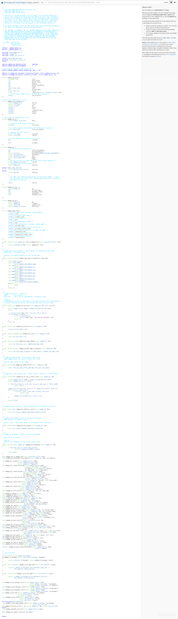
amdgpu (23, 2)
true (26, 393)
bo (42, 308)
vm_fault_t (6, 526)
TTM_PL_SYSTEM (17, 268)
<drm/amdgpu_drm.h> (15, 52)
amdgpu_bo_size (41, 388)
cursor (54, 388)
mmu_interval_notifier (18, 169)
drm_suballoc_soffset (21, 569)
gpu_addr (45, 567)
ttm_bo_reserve (16, 313)
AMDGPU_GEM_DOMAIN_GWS (27, 276)
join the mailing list (170, 54)
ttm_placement (15, 154)
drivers (6, 2)
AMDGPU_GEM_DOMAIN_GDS (27, 273)
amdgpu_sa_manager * (22, 555)
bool (9, 89)
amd (17, 2)
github (159, 56)
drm (14, 2)
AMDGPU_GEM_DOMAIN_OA (26, 279)
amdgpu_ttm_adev (35, 308)
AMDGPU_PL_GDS (17, 271)
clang (143, 40)
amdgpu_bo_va (15, 103)
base (20, 336)
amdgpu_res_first (14, 388)
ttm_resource (29, 523)
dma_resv (13, 91)
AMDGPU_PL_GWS (17, 274)
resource (21, 384)
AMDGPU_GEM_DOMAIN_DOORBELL (29, 282)
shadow (37, 449)
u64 (9, 86)
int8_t (10, 95)
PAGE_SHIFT (37, 351)
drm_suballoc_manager (28, 557)
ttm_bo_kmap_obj (16, 157)
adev (29, 391)
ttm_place (14, 153)
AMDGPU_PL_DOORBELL (18, 280)
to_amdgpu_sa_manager (20, 567)
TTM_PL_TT (15, 265)
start (24, 391)
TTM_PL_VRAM (16, 262)
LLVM (171, 38)
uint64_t (11, 107)
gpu (10, 2)
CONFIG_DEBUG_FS (16, 601)
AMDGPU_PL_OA (16, 277)
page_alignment (25, 351)
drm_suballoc (43, 564)
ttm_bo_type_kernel (29, 447)
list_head (14, 104)
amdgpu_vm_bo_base (17, 120)
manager (36, 567)
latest (165, 2)
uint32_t (26, 514)
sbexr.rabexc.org (155, 44)
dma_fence (14, 129)
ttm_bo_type (14, 88)
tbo (46, 308)
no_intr (33, 313)
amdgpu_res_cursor (17, 381)
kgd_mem (13, 172)
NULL (43, 313)
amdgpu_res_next (19, 396)
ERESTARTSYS (26, 316)
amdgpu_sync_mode (31, 532)
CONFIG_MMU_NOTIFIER (15, 58)
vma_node (45, 367)
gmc (34, 391)
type (18, 447)
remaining (22, 390)
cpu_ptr (44, 576)
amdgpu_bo (14, 165)
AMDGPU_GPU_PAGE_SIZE (35, 344)
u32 (9, 82)
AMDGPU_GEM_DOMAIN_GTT (27, 267)
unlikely (14, 314)
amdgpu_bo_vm (27, 489)
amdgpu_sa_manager (39, 584)
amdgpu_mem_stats (30, 541)
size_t (24, 517)
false (39, 313)
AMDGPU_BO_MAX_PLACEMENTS (49, 153)
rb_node (13, 105)
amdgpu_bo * (19, 242)
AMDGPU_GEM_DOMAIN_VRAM (27, 264)
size (24, 336)
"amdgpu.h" (12, 54)
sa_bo (31, 567)
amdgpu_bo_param (26, 462)
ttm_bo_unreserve (14, 329)
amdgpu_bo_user (29, 484)
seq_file (38, 604)
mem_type (17, 261)
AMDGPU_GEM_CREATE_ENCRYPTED (32, 428)
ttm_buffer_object (49, 92)
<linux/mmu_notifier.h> (17, 60)
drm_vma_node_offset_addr (22, 367)
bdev (49, 308)
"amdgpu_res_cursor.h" (17, 55)
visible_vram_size (42, 391)
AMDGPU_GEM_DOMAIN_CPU (27, 270)
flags (18, 412)
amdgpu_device (15, 308)
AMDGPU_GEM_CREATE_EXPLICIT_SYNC (33, 412)
